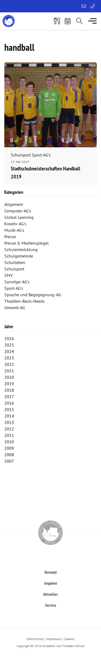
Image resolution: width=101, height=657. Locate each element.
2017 (9, 396)
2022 (9, 364)
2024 (9, 351)
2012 (9, 428)
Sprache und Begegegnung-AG (32, 294)
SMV (8, 275)
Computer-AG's (17, 210)
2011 (9, 435)
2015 (9, 409)
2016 (9, 403)
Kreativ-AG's (15, 223)
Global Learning (19, 217)
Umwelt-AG (14, 307)
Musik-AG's (14, 230)
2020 (9, 377)
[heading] (50, 571)
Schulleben (14, 262)
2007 (9, 461)
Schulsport (14, 269)
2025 (9, 345)
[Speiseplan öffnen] (57, 21)
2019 (9, 383)
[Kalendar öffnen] (67, 21)
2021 (9, 370)
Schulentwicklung (21, 249)
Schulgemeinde (18, 256)
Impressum (53, 639)
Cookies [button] (69, 639)
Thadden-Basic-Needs (24, 301)
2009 (9, 448)
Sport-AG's (13, 288)
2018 (9, 390)
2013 (9, 422)
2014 (9, 416)
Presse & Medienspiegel (26, 243)
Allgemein (13, 204)
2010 (9, 441)
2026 (9, 338)
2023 (9, 357)
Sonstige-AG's (17, 281)
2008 (9, 454)
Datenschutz (35, 639)
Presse (10, 236)
